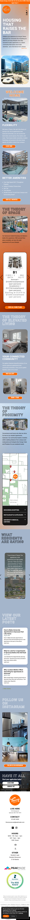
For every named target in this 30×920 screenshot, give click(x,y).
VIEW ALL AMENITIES (12, 200)
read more (6, 643)
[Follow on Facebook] (13, 828)
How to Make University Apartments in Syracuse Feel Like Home (14, 632)
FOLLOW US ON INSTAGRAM (15, 765)
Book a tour (15, 398)
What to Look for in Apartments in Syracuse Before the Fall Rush (15, 652)
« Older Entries (6, 689)
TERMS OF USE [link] (25, 904)
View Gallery (10, 374)
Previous (1, 277)
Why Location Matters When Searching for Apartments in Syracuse (13, 672)
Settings (13, 916)
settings (21, 913)
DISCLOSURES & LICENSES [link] (8, 906)
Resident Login (15, 855)
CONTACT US (10, 786)
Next (28, 277)
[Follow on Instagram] (16, 828)
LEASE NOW (9, 146)
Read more (24, 48)
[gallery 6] (15, 394)
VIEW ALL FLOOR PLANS (15, 307)
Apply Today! (14, 3)
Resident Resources (15, 857)
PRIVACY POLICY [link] (15, 904)
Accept (5, 916)
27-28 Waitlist (15, 859)
